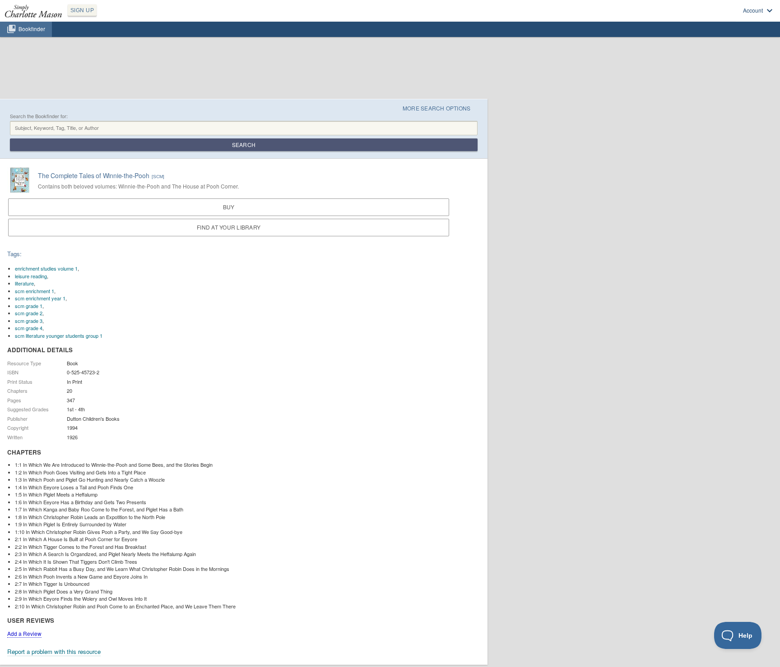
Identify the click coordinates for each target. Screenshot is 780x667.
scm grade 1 (28, 305)
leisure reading (31, 276)
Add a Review (24, 633)
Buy (229, 207)
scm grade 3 (28, 320)
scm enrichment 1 (34, 290)
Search (243, 144)
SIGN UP (82, 10)
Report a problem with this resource (54, 651)
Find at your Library (228, 227)
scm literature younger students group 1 (58, 335)
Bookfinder (32, 28)
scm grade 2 (28, 313)
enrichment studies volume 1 (46, 268)
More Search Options (437, 108)
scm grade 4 (28, 327)
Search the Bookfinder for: (39, 116)
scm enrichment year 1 (40, 298)
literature (24, 283)
